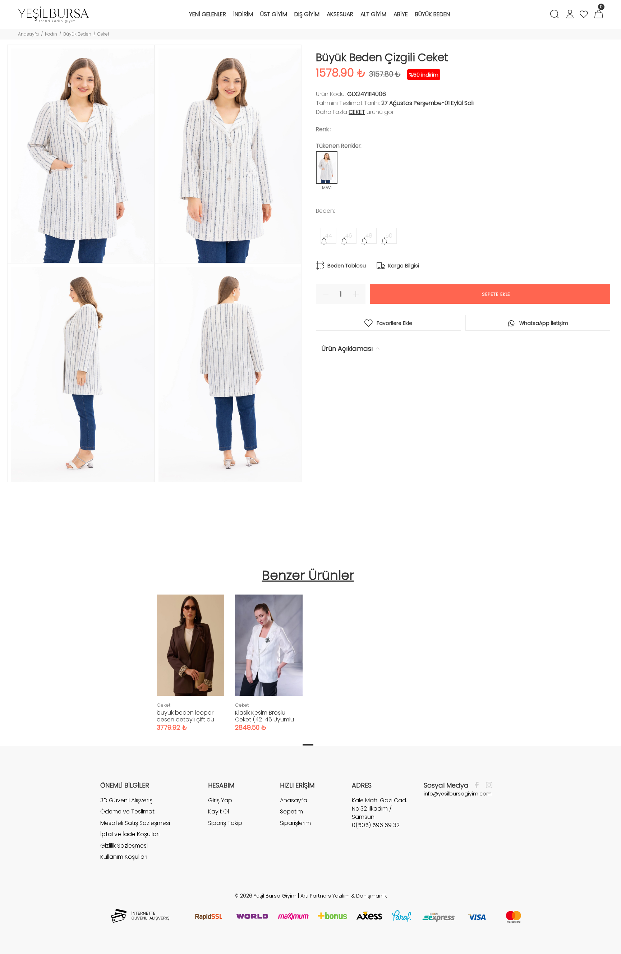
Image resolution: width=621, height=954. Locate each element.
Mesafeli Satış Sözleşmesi (135, 823)
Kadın (51, 34)
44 (328, 235)
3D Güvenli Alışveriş (126, 800)
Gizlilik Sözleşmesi (124, 845)
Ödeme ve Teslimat (127, 811)
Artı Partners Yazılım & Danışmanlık (343, 895)
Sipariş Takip (225, 823)
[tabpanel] (190, 655)
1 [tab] (308, 745)
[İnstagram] (487, 785)
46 (348, 235)
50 (388, 235)
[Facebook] (478, 785)
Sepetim (291, 811)
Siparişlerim (295, 823)
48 (368, 235)
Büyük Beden (77, 34)
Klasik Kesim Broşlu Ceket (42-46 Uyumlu (264, 716)
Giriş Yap (220, 800)
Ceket (103, 34)
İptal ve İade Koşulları (130, 834)
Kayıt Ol (218, 811)
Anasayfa (28, 34)
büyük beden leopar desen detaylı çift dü (185, 716)
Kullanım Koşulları (123, 857)
